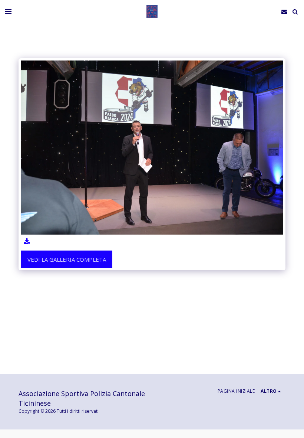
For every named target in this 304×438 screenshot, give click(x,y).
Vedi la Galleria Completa (66, 259)
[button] (8, 11)
